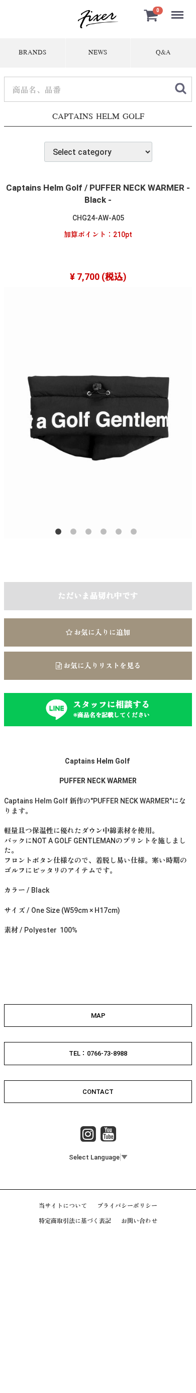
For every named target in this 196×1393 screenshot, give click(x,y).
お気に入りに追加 (101, 632)
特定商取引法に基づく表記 (75, 1221)
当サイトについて (63, 1205)
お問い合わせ (139, 1221)
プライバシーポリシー (127, 1205)
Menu (178, 9)
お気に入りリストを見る (101, 666)
